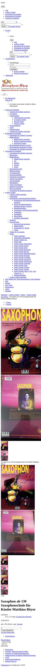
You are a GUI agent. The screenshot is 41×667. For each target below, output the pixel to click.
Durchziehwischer (16, 169)
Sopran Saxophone (16, 179)
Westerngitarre (15, 129)
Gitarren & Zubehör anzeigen (20, 112)
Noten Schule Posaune (22, 256)
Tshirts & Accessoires (17, 232)
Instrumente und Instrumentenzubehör (23, 198)
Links (32, 279)
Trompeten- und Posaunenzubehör (26, 210)
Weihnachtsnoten (20, 275)
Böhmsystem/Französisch (23, 141)
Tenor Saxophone (16, 185)
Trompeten (17, 212)
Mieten (11, 279)
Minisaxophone (15, 171)
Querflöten (17, 214)
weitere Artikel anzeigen (18, 194)
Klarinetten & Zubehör (13, 16)
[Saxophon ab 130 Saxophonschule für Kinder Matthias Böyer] (18, 509)
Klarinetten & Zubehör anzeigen (21, 135)
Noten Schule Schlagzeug (23, 261)
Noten (16, 230)
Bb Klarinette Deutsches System (21, 147)
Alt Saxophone (15, 181)
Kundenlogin (10, 59)
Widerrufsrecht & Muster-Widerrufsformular (20, 655)
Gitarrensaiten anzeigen (22, 118)
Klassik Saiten (19, 122)
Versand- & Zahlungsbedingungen (17, 653)
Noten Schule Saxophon (22, 259)
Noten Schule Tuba (20, 265)
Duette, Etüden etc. (20, 240)
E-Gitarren (13, 114)
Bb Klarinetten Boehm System (20, 145)
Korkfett (12, 220)
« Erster (8, 302)
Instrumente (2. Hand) (21, 228)
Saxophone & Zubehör (13, 14)
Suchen (7, 30)
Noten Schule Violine (21, 269)
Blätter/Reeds (14, 137)
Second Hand (14, 222)
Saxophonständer (16, 175)
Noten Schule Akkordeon (23, 244)
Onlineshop (5, 665)
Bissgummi (13, 155)
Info (7, 279)
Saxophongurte (15, 173)
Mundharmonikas (20, 208)
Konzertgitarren (15, 126)
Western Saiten (19, 124)
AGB (7, 657)
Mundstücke (14, 183)
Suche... (4, 26)
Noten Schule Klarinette (22, 250)
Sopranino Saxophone (17, 177)
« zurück (8, 304)
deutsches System (20, 143)
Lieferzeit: (4, 615)
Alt (15, 161)
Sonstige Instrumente (21, 218)
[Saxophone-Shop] (14, 92)
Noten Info (18, 242)
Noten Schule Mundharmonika (24, 254)
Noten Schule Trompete (22, 263)
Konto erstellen (19, 71)
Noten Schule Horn (20, 248)
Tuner (12, 127)
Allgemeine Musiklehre (22, 238)
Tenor (16, 167)
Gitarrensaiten (14, 116)
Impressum (9, 649)
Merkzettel (9, 75)
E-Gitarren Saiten (20, 120)
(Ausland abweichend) (23, 617)
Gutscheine (13, 196)
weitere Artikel (10, 12)
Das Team (17, 279)
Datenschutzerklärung (12, 659)
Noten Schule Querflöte (22, 257)
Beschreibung (10, 636)
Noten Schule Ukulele (21, 267)
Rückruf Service (11, 661)
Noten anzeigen (19, 236)
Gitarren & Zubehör (12, 18)
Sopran (16, 165)
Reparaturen (25, 279)
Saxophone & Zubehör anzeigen (21, 153)
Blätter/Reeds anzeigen (22, 139)
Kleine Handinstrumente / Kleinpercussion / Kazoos (23, 205)
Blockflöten (18, 216)
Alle (6, 10)
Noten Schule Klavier (21, 252)
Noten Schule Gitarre (21, 246)
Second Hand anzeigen (22, 224)
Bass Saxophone (15, 189)
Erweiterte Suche (14, 26)
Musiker (37, 279)
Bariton (16, 163)
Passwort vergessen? (21, 73)
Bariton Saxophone (16, 187)
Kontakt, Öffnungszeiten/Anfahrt (16, 651)
